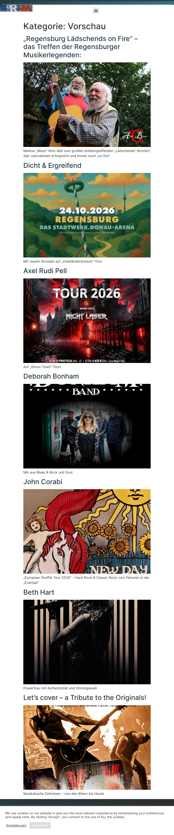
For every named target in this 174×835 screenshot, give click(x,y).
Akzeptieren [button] (40, 825)
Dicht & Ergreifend (52, 165)
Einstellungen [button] (16, 825)
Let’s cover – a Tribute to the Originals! (84, 697)
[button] (95, 10)
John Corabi (42, 482)
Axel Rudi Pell (45, 271)
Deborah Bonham (51, 376)
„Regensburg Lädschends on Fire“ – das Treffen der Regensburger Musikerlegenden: (80, 46)
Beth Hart (38, 592)
